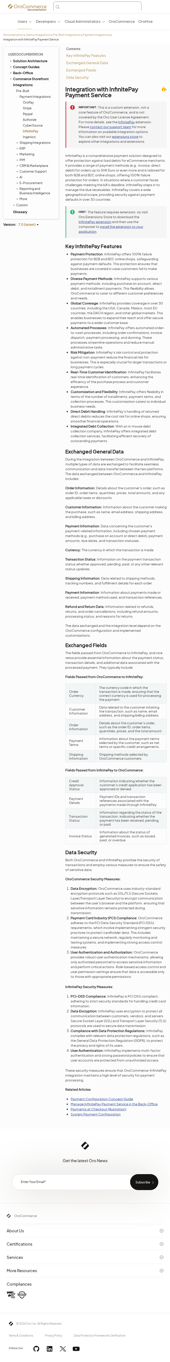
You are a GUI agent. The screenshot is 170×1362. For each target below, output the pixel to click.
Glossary (20, 212)
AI (20, 177)
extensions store (125, 136)
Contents (73, 49)
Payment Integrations (96, 35)
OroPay (28, 102)
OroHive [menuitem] (145, 21)
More (23, 199)
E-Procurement (30, 183)
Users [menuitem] (22, 21)
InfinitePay (30, 131)
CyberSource (33, 125)
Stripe (27, 108)
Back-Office (23, 73)
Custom (22, 205)
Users (29, 35)
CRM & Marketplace (33, 166)
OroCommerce (25, 1216)
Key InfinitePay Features (86, 55)
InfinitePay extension (95, 222)
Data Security (77, 77)
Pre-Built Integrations (66, 35)
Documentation (13, 35)
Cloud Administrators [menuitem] (82, 21)
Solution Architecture (30, 61)
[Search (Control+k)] (97, 7)
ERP (22, 148)
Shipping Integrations (34, 142)
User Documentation (25, 54)
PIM (22, 160)
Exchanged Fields (81, 70)
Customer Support (33, 171)
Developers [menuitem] (46, 21)
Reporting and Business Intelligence (34, 191)
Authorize (30, 119)
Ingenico (29, 137)
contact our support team (110, 127)
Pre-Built (22, 91)
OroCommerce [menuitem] (122, 21)
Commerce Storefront (31, 79)
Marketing (26, 154)
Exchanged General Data (87, 62)
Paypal (28, 114)
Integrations (43, 35)
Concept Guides (26, 67)
